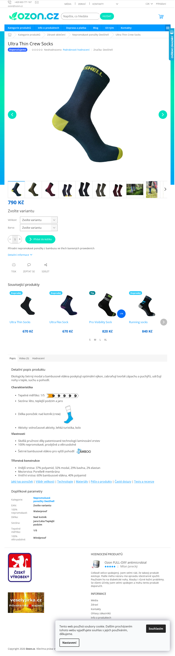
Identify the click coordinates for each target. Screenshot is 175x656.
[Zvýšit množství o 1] (20, 239)
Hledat (107, 16)
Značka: (103, 49)
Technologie (65, 481)
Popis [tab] (13, 358)
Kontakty (98, 3)
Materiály (82, 481)
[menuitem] (19, 27)
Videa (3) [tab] (24, 358)
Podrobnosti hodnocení (76, 49)
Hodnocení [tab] (38, 358)
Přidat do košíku (42, 239)
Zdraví (82, 3)
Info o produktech (101, 617)
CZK (148, 3)
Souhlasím (156, 629)
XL (105, 339)
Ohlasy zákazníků (101, 613)
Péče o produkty (101, 481)
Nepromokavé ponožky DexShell (43, 499)
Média (67, 3)
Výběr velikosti (45, 481)
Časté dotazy (123, 481)
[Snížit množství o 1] (10, 239)
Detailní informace (18, 254)
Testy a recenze (144, 481)
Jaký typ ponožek (22, 481)
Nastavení (69, 643)
